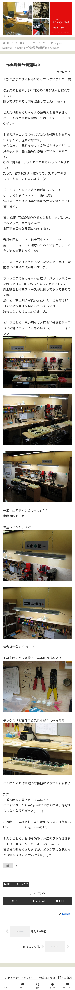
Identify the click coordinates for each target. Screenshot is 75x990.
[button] (67, 677)
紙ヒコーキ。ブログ (17, 884)
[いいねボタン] (8, 865)
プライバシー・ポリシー (19, 977)
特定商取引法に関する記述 (55, 977)
